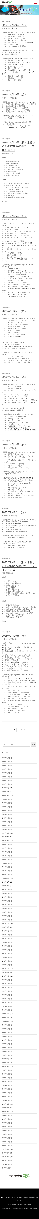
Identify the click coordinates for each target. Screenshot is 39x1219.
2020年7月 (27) (7, 1032)
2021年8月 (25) (7, 983)
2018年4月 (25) (7, 1134)
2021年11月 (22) (7, 972)
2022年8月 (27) (7, 938)
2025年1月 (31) (7, 829)
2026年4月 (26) (7, 773)
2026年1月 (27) (7, 784)
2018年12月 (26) (7, 1104)
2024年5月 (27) (7, 859)
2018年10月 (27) (7, 1111)
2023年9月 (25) (7, 889)
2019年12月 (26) (7, 1059)
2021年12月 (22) (7, 968)
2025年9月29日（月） (14, 94)
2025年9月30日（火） (14, 24)
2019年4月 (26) (7, 1089)
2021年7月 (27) (7, 987)
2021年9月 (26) (7, 980)
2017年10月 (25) (7, 1157)
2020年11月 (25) (7, 1017)
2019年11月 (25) (7, 1062)
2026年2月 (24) (7, 780)
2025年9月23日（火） (14, 444)
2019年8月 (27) (7, 1074)
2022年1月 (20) (7, 965)
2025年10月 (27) (7, 795)
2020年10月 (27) (7, 1021)
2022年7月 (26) (7, 942)
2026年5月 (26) (7, 769)
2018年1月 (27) (7, 1145)
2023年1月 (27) (7, 919)
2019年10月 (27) (7, 1066)
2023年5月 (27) (7, 904)
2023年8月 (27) (7, 893)
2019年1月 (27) (7, 1100)
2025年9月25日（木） (14, 311)
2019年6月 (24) (7, 1081)
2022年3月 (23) (7, 957)
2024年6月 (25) (7, 855)
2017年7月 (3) (6, 1168)
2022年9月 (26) (7, 934)
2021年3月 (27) (7, 1002)
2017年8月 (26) (7, 1164)
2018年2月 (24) (7, 1142)
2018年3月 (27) (7, 1138)
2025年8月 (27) (7, 803)
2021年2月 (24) (7, 1006)
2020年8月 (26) (7, 1029)
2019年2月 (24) (7, 1096)
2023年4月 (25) (7, 908)
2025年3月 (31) (7, 822)
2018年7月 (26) (7, 1123)
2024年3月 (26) (7, 867)
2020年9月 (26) (7, 1025)
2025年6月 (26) (7, 810)
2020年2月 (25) (7, 1051)
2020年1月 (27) (7, 1055)
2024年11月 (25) (7, 837)
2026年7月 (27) (7, 761)
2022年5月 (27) (7, 950)
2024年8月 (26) (7, 848)
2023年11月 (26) (7, 882)
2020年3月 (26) (7, 1047)
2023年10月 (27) (7, 886)
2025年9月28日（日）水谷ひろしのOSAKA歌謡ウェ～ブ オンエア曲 (19, 146)
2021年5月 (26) (7, 995)
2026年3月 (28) (7, 776)
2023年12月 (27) (7, 878)
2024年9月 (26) (7, 844)
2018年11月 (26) (7, 1108)
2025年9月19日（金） (14, 635)
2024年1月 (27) (7, 874)
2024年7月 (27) (7, 852)
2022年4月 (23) (7, 953)
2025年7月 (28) (7, 807)
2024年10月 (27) (7, 840)
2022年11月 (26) (7, 927)
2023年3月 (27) (7, 912)
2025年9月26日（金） (14, 215)
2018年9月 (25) (7, 1115)
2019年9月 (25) (7, 1070)
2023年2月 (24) (7, 916)
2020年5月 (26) (7, 1040)
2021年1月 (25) (7, 1010)
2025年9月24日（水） (14, 376)
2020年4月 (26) (7, 1044)
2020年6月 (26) (7, 1036)
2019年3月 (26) (7, 1092)
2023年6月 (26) (7, 901)
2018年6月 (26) (7, 1126)
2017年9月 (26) (7, 1160)
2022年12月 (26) (7, 923)
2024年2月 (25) (7, 870)
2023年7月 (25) (7, 897)
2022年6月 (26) (7, 946)
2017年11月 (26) (7, 1153)
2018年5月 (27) (7, 1130)
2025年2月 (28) (7, 825)
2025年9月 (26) (7, 799)
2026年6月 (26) (7, 765)
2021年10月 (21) (7, 976)
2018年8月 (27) (7, 1119)
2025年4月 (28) (7, 818)
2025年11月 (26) (7, 791)
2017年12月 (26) (7, 1149)
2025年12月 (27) (7, 788)
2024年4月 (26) (7, 863)
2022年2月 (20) (7, 961)
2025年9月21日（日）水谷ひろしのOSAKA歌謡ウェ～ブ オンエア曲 (19, 566)
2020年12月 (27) (7, 1013)
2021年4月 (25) (7, 998)
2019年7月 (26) (7, 1078)
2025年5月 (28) (7, 814)
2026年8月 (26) (7, 758)
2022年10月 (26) (7, 931)
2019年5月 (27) (7, 1085)
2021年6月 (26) (7, 991)
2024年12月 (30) (7, 833)
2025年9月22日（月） (14, 512)
